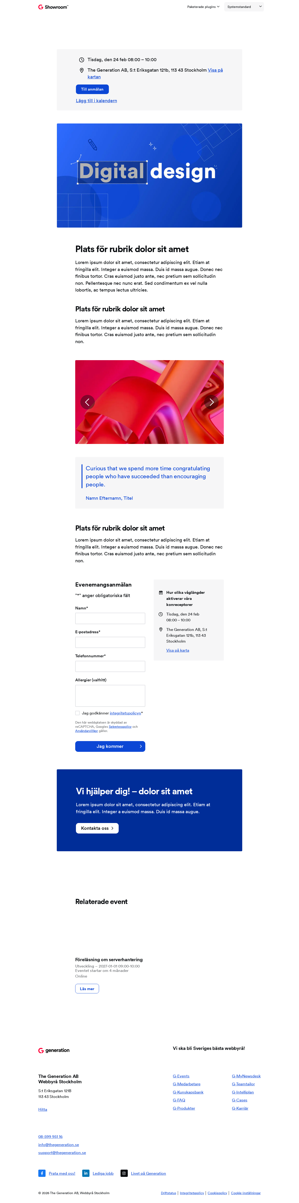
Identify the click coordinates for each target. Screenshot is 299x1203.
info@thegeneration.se (58, 1144)
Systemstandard (239, 7)
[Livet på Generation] (143, 1173)
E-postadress (87, 631)
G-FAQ (179, 1099)
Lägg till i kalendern (96, 100)
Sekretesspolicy (120, 727)
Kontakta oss (95, 828)
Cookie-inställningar (246, 1193)
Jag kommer (110, 746)
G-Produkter (184, 1108)
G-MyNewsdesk (246, 1075)
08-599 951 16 (50, 1136)
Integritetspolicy (192, 1193)
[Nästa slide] (211, 402)
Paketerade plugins (201, 7)
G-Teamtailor (243, 1083)
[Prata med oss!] (56, 1173)
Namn (81, 608)
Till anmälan (92, 89)
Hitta (42, 1109)
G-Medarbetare (186, 1083)
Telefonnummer (90, 655)
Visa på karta (177, 650)
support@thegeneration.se (62, 1152)
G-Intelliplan (243, 1092)
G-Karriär (240, 1108)
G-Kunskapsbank (188, 1092)
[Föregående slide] (87, 402)
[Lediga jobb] (98, 1173)
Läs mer (87, 988)
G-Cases (239, 1099)
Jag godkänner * (112, 713)
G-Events (181, 1075)
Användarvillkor (86, 731)
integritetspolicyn (125, 713)
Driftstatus (168, 1193)
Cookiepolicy (217, 1193)
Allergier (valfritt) (90, 679)
